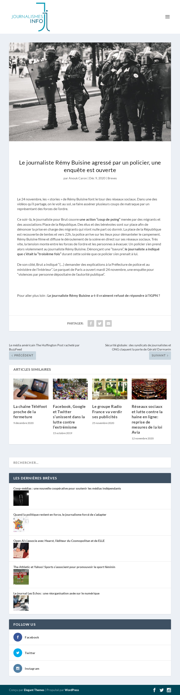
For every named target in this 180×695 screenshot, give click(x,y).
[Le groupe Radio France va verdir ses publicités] (109, 389)
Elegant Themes (34, 690)
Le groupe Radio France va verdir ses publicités (107, 411)
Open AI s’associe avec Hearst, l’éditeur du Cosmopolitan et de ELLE (59, 541)
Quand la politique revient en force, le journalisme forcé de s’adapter (59, 514)
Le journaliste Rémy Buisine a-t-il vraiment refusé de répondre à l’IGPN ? (103, 295)
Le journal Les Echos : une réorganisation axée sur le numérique (56, 593)
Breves (112, 178)
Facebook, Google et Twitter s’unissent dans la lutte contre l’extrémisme (69, 416)
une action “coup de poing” (99, 219)
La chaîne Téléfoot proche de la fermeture (30, 411)
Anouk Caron (78, 178)
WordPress (72, 690)
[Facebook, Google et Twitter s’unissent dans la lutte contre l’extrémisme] (70, 389)
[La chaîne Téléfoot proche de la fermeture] (31, 389)
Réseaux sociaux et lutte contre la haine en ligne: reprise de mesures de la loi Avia (147, 419)
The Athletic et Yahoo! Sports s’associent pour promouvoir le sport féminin (64, 567)
